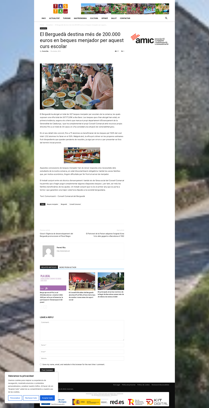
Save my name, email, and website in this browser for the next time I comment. (73, 364)
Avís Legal (116, 385)
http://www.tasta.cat (63, 251)
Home (42, 25)
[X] (47, 56)
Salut (114, 18)
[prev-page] (41, 307)
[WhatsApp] (59, 56)
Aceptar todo (47, 398)
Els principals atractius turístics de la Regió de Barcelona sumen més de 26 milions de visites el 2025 (111, 294)
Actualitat (54, 18)
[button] (166, 18)
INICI (44, 18)
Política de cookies (143, 385)
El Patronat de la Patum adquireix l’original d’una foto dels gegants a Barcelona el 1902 (105, 235)
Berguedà (64, 204)
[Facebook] (42, 56)
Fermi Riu (45, 51)
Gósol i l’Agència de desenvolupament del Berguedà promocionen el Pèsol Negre (56, 235)
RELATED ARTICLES (48, 267)
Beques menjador (52, 204)
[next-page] (45, 307)
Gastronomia (80, 18)
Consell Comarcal (75, 204)
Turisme (67, 18)
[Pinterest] (53, 56)
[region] (31, 387)
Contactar (125, 18)
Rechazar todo (31, 398)
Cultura (94, 18)
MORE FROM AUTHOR (67, 267)
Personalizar (15, 398)
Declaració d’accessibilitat (160, 385)
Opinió (104, 18)
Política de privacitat (128, 385)
